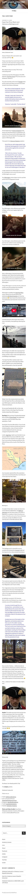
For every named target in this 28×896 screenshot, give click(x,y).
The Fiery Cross (11, 76)
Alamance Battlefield (7, 776)
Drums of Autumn (16, 130)
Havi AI (4, 876)
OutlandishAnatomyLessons (9, 800)
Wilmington (7, 177)
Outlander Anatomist (7, 871)
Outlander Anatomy (13, 2)
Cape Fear (8, 435)
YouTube (4, 859)
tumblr (4, 862)
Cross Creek (13, 417)
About (3, 848)
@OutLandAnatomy (11, 797)
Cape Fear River (19, 292)
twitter (4, 854)
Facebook (4, 851)
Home (3, 839)
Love (3, 845)
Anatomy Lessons (6, 842)
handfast (19, 766)
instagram (4, 857)
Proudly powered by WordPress (9, 892)
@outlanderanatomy (13, 802)
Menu (14, 10)
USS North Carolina (12, 296)
